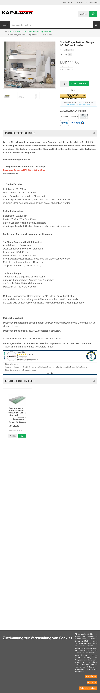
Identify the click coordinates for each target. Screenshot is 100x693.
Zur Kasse (67, 2)
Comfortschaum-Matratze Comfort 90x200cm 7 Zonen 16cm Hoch (17, 411)
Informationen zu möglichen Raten (78, 105)
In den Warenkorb (79, 83)
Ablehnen (91, 682)
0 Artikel (83, 13)
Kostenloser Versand (66, 67)
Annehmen (91, 676)
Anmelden (93, 2)
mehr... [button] (13, 435)
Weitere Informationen (88, 688)
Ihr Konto (80, 2)
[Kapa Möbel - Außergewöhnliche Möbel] (17, 12)
